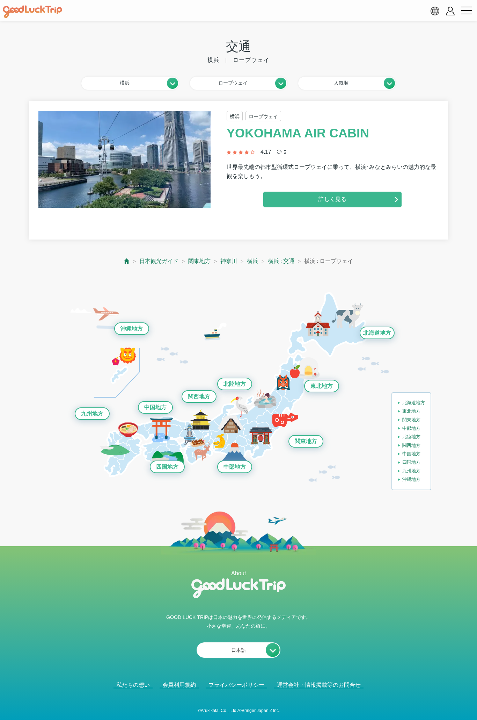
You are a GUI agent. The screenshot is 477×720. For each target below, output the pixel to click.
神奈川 (228, 261)
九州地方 (92, 413)
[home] (32, 12)
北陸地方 (234, 384)
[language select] (434, 11)
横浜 (252, 261)
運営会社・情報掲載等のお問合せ (319, 685)
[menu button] (466, 11)
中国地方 (155, 407)
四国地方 (167, 467)
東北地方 (321, 386)
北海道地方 (377, 333)
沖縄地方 (131, 329)
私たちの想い (133, 685)
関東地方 (199, 261)
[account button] (450, 11)
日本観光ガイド (158, 261)
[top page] (127, 261)
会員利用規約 (179, 685)
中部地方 (234, 467)
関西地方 (199, 396)
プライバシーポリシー (236, 685)
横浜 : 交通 (281, 261)
